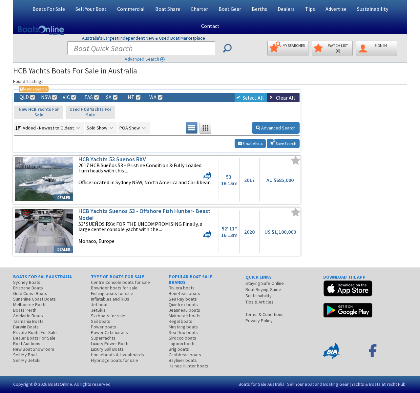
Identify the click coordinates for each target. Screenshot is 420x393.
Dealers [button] (286, 9)
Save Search (285, 143)
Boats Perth (24, 310)
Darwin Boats (26, 327)
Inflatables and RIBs (110, 299)
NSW (46, 97)
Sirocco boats (182, 338)
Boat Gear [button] (230, 9)
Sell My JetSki (26, 360)
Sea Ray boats (183, 299)
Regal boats (180, 321)
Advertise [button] (336, 9)
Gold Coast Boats (30, 293)
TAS (88, 97)
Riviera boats (182, 288)
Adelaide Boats (28, 316)
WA (153, 97)
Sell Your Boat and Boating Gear (318, 384)
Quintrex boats (183, 304)
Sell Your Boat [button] (91, 9)
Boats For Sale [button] (48, 9)
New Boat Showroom (33, 349)
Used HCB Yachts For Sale (90, 112)
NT (131, 97)
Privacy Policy (259, 321)
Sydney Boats (26, 282)
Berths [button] (259, 9)
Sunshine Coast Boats (34, 299)
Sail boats (100, 321)
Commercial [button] (131, 9)
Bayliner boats (183, 360)
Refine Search (33, 89)
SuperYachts (103, 338)
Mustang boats (183, 327)
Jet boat (99, 304)
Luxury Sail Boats (107, 349)
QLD (24, 97)
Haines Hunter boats (188, 366)
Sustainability (372, 9)
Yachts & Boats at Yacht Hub (378, 384)
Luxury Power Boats (110, 343)
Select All (253, 97)
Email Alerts (252, 143)
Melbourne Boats (30, 304)
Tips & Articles (259, 302)
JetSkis (98, 310)
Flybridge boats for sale (114, 360)
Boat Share (167, 9)
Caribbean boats (185, 355)
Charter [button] (199, 9)
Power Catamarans (109, 332)
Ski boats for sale (108, 316)
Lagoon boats (182, 343)
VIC (66, 97)
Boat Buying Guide (263, 289)
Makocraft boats (184, 316)
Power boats (103, 327)
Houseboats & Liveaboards (117, 355)
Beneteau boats (184, 293)
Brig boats (179, 349)
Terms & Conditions (264, 314)
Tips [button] (310, 9)
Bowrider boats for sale (114, 288)
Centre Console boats (120, 282)
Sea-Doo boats (183, 332)
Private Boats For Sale (35, 332)
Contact (210, 26)
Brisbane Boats (28, 288)
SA (109, 97)
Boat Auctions (26, 343)
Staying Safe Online (264, 283)
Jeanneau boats (184, 310)
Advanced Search (142, 59)
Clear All (285, 97)
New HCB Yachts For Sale (39, 112)
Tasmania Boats (28, 321)
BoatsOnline (60, 384)
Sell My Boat (25, 355)
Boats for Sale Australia (261, 384)
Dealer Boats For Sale (34, 338)
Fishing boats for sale (112, 293)
